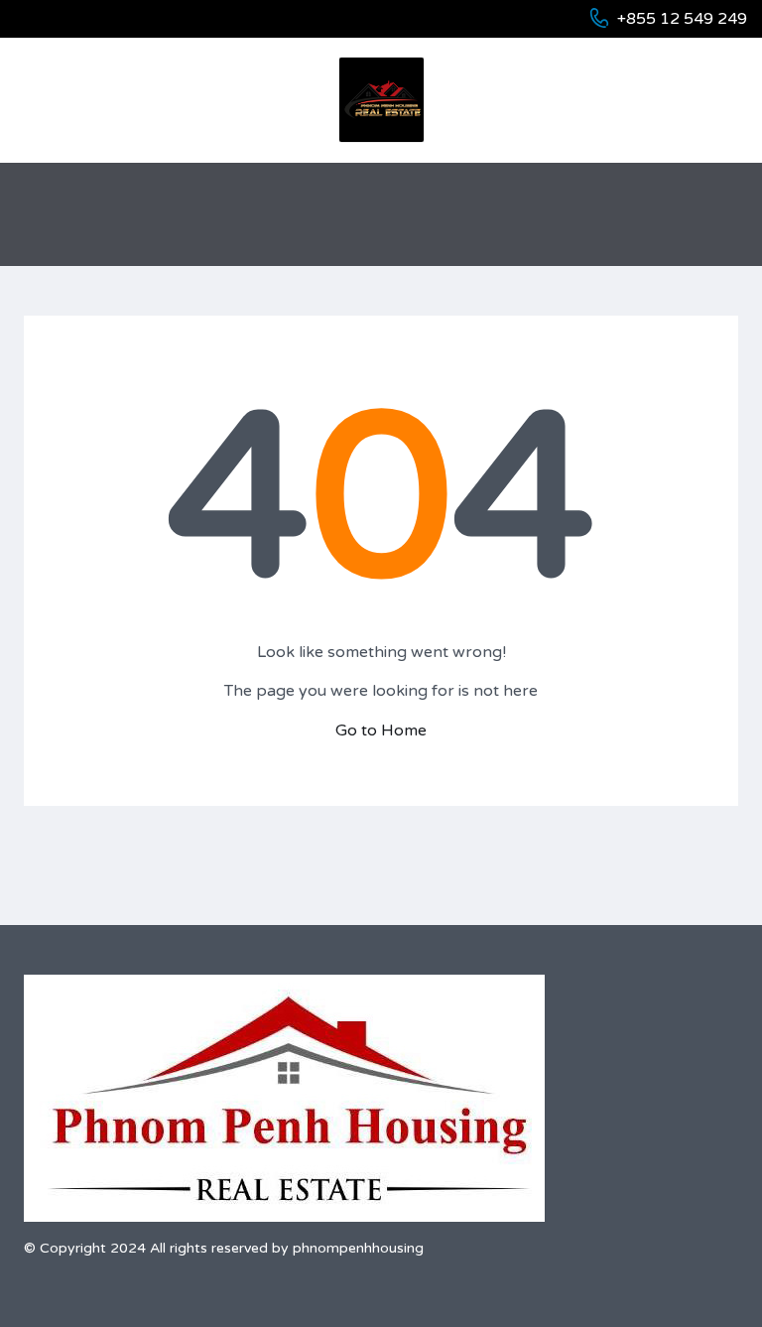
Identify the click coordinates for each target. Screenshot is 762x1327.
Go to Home (381, 730)
